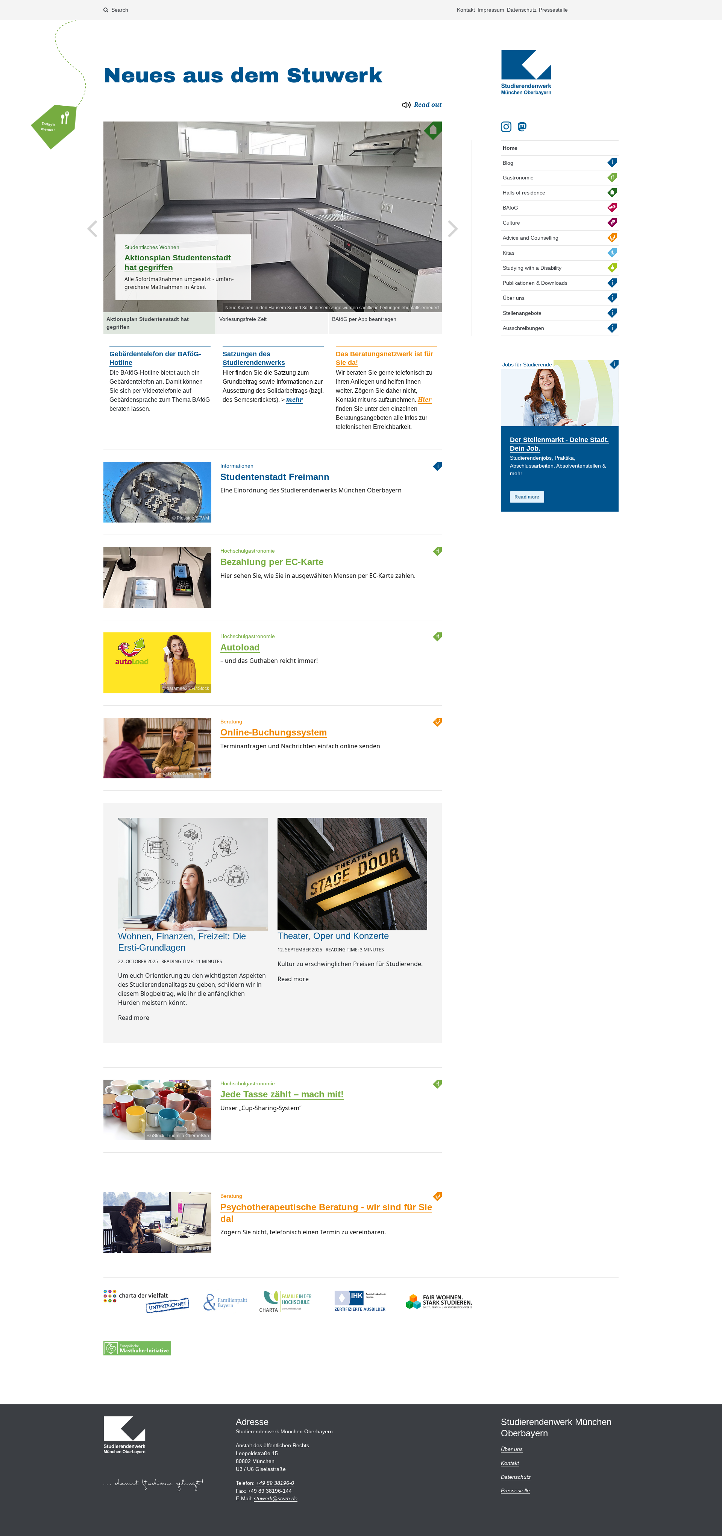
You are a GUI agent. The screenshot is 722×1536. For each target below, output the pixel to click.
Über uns (514, 298)
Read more (526, 497)
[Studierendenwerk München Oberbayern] (526, 72)
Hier (425, 391)
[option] (272, 217)
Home (510, 148)
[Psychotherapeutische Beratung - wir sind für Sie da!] (157, 1245)
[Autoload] (157, 685)
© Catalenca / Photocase (414, 307)
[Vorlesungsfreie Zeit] (272, 217)
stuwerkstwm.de (275, 1498)
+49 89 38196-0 (275, 1483)
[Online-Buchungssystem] (157, 770)
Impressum (491, 10)
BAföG (510, 208)
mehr (294, 391)
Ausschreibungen (523, 328)
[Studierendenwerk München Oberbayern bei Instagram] (506, 127)
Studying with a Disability (532, 268)
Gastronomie (518, 178)
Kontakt (466, 10)
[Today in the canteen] (59, 125)
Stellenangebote (522, 313)
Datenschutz (522, 10)
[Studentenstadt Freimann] (157, 515)
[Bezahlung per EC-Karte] (157, 600)
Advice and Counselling (530, 238)
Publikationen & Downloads (535, 283)
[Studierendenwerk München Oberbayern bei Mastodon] (523, 127)
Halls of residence (524, 193)
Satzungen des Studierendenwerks (254, 350)
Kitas (508, 253)
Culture (511, 223)
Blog (508, 163)
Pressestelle (553, 10)
